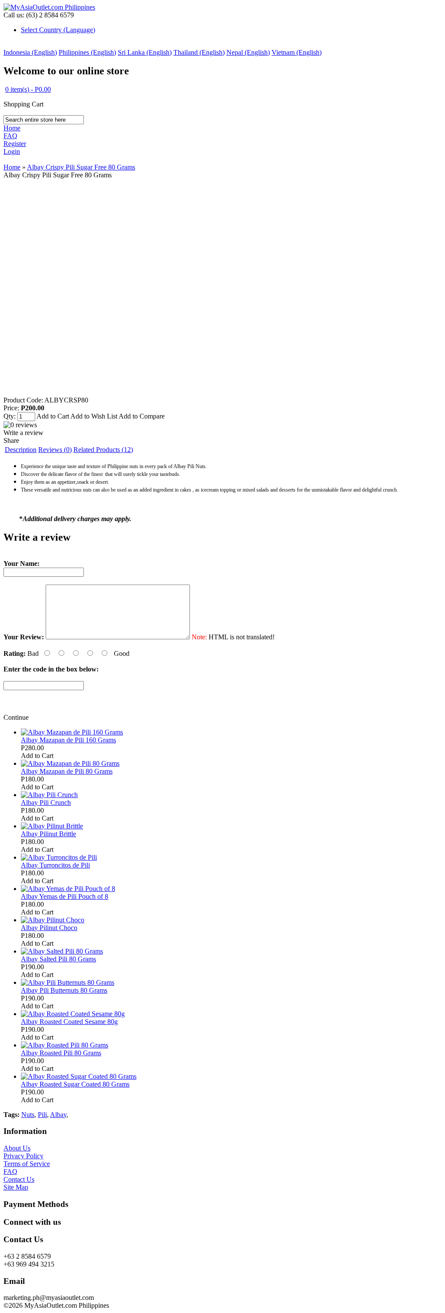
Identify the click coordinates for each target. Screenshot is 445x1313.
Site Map (15, 1187)
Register (14, 143)
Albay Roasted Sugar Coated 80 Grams (75, 1084)
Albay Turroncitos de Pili (55, 865)
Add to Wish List (93, 416)
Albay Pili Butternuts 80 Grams (64, 990)
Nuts (27, 1114)
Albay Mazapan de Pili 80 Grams (67, 771)
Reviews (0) (55, 449)
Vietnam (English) (297, 52)
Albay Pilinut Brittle (48, 834)
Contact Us (18, 1179)
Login (11, 151)
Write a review (23, 432)
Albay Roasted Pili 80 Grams (61, 1053)
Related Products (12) (103, 449)
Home (11, 128)
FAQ (10, 136)
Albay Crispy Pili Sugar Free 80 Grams (81, 167)
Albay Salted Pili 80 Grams (58, 959)
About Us (16, 1148)
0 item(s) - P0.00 (28, 89)
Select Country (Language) (58, 29)
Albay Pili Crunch (46, 802)
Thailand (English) (199, 52)
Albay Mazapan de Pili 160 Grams (68, 740)
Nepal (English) (248, 52)
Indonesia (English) (30, 52)
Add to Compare (142, 416)
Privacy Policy (23, 1156)
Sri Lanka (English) (145, 52)
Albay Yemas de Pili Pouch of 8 (64, 896)
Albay (58, 1114)
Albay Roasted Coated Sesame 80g (69, 1021)
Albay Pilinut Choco (49, 927)
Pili (42, 1114)
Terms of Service (26, 1163)
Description (21, 449)
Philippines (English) (87, 52)
